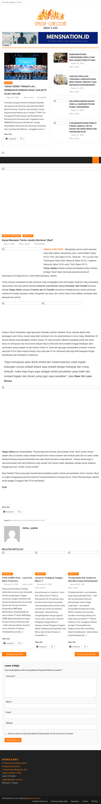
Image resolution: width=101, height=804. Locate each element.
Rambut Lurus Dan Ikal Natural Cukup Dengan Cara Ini (88, 654)
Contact (85, 801)
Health (8, 83)
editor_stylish (28, 97)
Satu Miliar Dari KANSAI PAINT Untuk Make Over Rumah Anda (16, 654)
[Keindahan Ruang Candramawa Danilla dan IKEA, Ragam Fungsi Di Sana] (60, 58)
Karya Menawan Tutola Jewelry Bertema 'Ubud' (27, 520)
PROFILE (94, 801)
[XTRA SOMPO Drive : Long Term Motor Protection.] (17, 560)
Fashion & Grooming (11, 236)
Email (9, 712)
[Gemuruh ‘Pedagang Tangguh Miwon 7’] (50, 560)
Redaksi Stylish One (40, 801)
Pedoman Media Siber (59, 801)
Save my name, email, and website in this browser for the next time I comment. (40, 734)
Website (9, 723)
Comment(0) (41, 97)
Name (9, 702)
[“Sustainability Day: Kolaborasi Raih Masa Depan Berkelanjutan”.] (83, 560)
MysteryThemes (34, 798)
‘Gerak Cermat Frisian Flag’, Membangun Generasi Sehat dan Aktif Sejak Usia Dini (25, 90)
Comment (11, 676)
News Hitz (28, 236)
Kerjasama (75, 801)
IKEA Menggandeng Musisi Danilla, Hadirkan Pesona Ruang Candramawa (82, 104)
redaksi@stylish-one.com (12, 780)
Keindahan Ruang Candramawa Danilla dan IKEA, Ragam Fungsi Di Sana (82, 57)
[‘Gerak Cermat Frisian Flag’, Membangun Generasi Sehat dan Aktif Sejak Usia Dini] (25, 66)
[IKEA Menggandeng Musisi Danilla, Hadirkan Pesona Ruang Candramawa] (60, 104)
